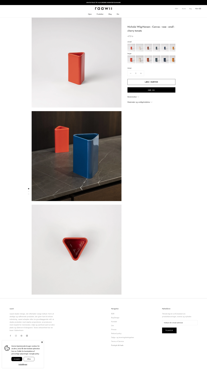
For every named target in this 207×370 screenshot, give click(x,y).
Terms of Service (117, 341)
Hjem (90, 14)
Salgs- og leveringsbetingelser (122, 337)
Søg (190, 9)
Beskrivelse (132, 97)
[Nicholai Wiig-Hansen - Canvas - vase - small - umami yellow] (173, 44)
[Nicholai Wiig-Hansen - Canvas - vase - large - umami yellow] (173, 56)
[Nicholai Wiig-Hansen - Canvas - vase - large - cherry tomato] (131, 56)
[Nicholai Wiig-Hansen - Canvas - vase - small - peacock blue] (157, 44)
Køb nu (151, 90)
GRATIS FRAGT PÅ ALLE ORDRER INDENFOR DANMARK (103, 2)
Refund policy (116, 333)
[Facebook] (10, 335)
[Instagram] (16, 335)
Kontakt (114, 322)
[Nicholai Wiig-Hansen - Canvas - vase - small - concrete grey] (140, 44)
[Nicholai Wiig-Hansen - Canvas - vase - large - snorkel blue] (165, 56)
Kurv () (198, 8)
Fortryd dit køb (117, 345)
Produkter (100, 14)
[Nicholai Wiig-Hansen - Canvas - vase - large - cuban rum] (148, 56)
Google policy (34, 354)
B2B (112, 314)
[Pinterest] (21, 335)
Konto (184, 9)
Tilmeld (169, 330)
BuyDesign (115, 318)
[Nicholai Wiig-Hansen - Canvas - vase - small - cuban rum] (148, 44)
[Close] (42, 342)
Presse (113, 329)
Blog (110, 14)
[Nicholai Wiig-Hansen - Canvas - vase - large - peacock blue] (157, 56)
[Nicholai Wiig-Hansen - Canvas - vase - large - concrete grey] (140, 56)
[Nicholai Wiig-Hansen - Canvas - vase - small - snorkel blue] (165, 44)
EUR (176, 9)
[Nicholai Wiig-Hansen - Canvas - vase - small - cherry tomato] (131, 44)
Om (118, 14)
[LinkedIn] (27, 335)
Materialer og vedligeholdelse (138, 102)
